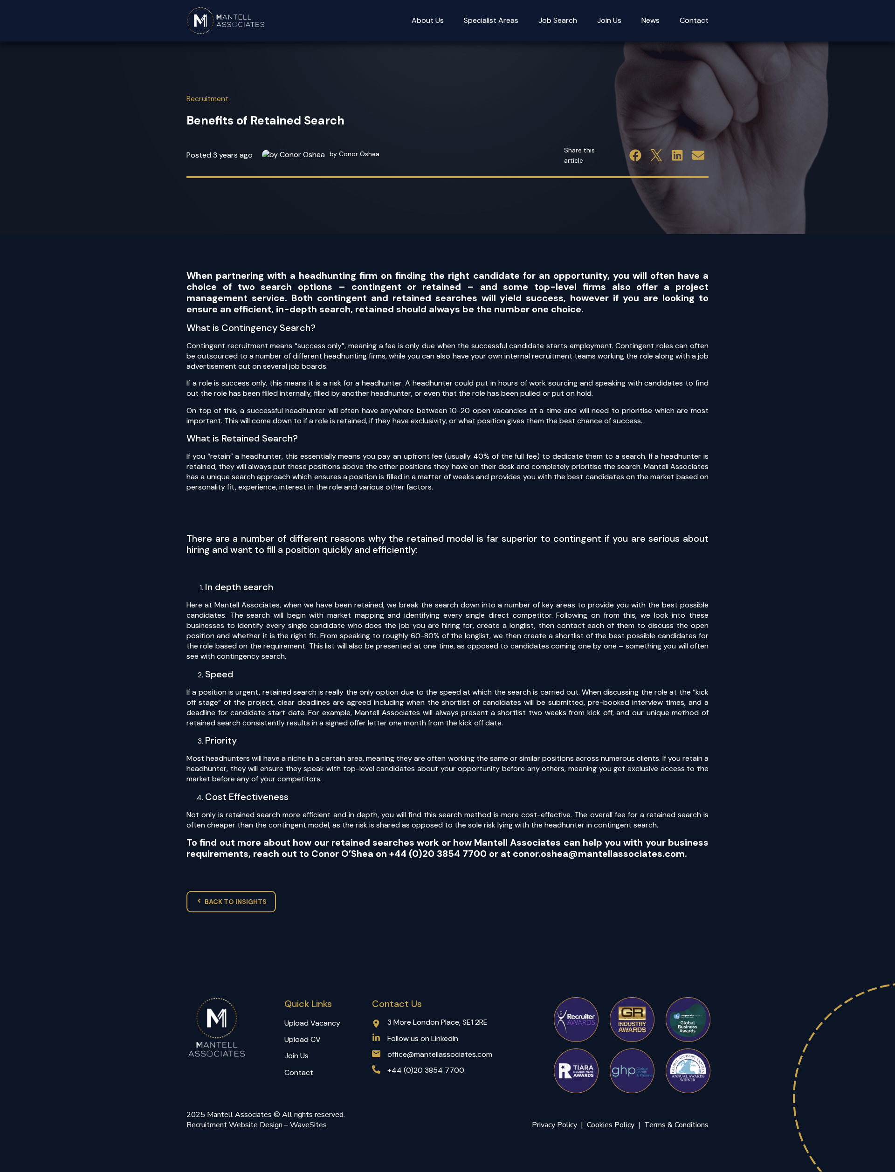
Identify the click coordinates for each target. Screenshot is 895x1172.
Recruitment (207, 98)
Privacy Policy (554, 1125)
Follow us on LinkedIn (422, 1038)
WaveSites (308, 1125)
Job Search (557, 20)
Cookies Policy (612, 1125)
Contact (694, 20)
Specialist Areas (491, 20)
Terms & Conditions (676, 1125)
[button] (635, 155)
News (650, 20)
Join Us (609, 20)
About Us (428, 20)
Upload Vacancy (312, 1023)
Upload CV (302, 1039)
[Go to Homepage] (226, 20)
